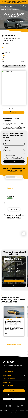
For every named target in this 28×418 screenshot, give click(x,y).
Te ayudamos (7, 382)
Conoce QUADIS (8, 386)
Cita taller (15, 399)
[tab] (10, 177)
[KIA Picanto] (10, 190)
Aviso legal (12, 410)
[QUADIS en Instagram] (18, 406)
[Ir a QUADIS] (11, 6)
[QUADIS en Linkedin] (10, 406)
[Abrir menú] (2, 7)
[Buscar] (26, 6)
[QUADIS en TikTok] (6, 406)
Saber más (19, 2)
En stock (20, 177)
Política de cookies (4, 410)
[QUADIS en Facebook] (14, 406)
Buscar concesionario (15, 394)
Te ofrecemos (7, 375)
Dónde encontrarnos (9, 378)
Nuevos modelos (10, 177)
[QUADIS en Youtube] (22, 406)
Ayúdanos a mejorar (20, 410)
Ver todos (14, 209)
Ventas (3, 47)
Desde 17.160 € (10, 203)
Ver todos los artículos (13, 344)
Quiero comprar (8, 371)
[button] (23, 234)
